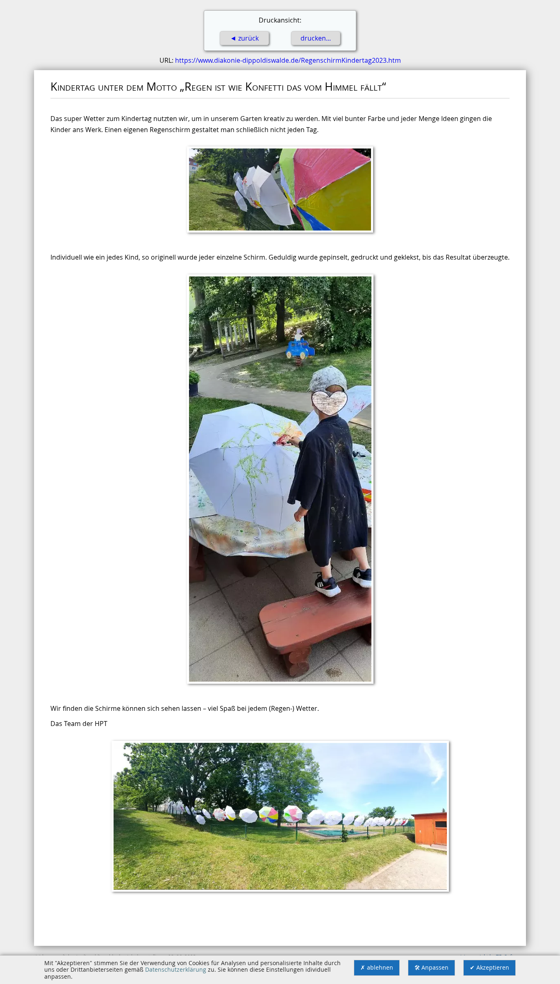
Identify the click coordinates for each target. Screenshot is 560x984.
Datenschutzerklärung (175, 969)
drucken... (315, 38)
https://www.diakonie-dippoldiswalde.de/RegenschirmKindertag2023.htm (288, 60)
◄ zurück (244, 38)
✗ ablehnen (376, 967)
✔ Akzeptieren (489, 967)
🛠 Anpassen (431, 967)
